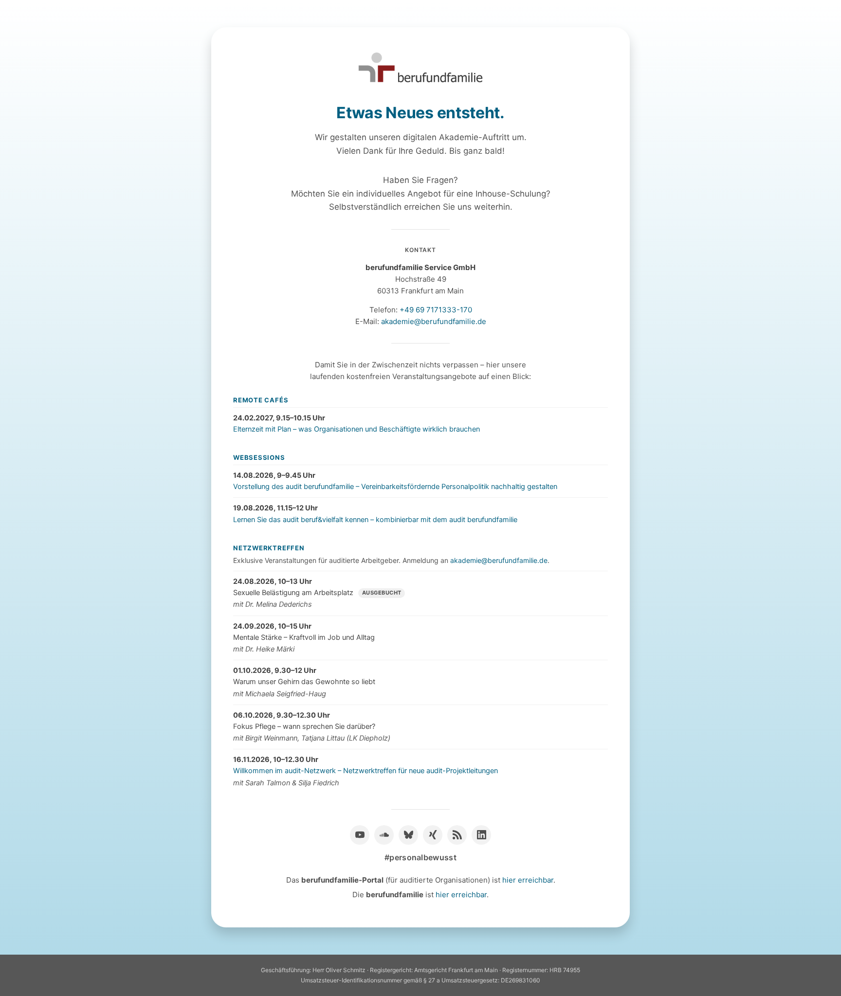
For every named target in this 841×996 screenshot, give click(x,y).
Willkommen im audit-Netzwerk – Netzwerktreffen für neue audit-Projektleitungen (365, 770)
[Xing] (432, 835)
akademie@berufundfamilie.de (433, 321)
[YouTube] (359, 835)
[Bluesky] (408, 835)
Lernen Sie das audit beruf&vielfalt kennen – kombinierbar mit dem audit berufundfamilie (375, 519)
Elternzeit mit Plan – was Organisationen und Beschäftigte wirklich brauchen (356, 429)
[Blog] (457, 835)
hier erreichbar (527, 880)
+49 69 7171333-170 (436, 309)
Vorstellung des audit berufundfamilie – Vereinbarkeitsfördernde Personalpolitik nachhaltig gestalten (395, 486)
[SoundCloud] (384, 835)
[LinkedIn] (481, 835)
